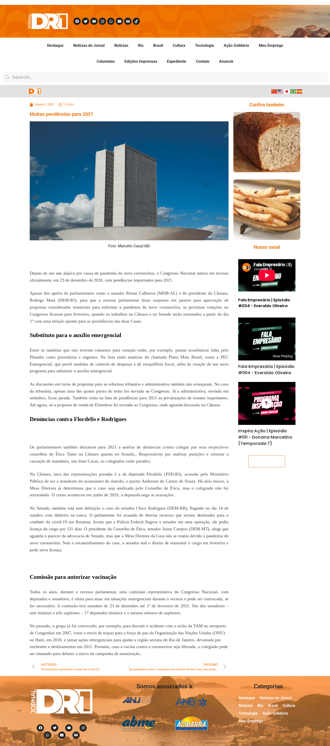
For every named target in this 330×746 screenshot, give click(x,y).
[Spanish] (299, 91)
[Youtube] (94, 21)
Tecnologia (204, 45)
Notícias (121, 45)
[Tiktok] (136, 21)
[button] (260, 152)
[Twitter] (85, 21)
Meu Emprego (271, 45)
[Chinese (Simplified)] (274, 91)
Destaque (55, 45)
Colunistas (106, 61)
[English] (281, 91)
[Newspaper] (127, 21)
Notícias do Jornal (89, 45)
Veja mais (266, 461)
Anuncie (226, 61)
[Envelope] (119, 21)
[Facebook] (77, 21)
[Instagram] (102, 21)
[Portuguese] (293, 91)
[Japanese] (287, 91)
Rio (140, 45)
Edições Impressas (140, 61)
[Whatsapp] (111, 21)
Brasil (158, 45)
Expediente (176, 61)
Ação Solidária (236, 45)
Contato (202, 61)
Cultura (179, 45)
